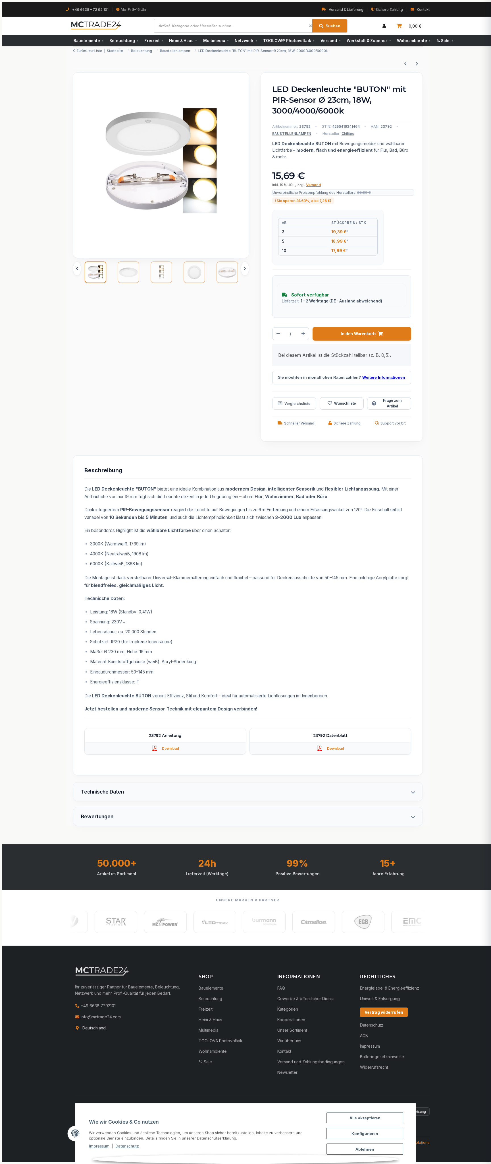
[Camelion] (295, 922)
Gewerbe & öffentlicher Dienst (305, 998)
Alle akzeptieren (364, 1118)
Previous (77, 268)
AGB (364, 1035)
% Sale (444, 40)
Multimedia (215, 40)
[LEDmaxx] (196, 922)
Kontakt (423, 9)
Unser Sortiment (292, 1030)
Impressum (99, 1146)
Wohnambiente (413, 40)
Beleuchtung (123, 40)
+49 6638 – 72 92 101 (90, 9)
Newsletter (287, 1072)
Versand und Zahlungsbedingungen (311, 1061)
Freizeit (153, 40)
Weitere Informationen (383, 377)
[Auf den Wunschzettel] (342, 403)
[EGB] (344, 922)
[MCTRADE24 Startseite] (102, 971)
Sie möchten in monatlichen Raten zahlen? (341, 377)
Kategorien (287, 1009)
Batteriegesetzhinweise (382, 1056)
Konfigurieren (364, 1133)
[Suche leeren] (310, 26)
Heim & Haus (183, 40)
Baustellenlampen (291, 134)
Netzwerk (246, 40)
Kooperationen (291, 1019)
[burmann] (245, 922)
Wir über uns (289, 1040)
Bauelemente (88, 40)
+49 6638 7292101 (98, 1005)
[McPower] (146, 922)
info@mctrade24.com (100, 1016)
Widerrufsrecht (374, 1067)
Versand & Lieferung (346, 9)
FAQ (281, 988)
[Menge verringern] (278, 333)
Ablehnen (364, 1149)
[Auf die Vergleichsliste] (294, 403)
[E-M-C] (394, 922)
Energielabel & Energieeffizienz (389, 988)
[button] (384, 25)
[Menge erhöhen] (303, 333)
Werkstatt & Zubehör (369, 40)
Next (245, 268)
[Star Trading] (97, 922)
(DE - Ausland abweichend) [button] (355, 301)
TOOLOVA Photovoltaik (220, 1040)
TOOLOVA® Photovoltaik (288, 40)
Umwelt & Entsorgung (380, 998)
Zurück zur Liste (89, 51)
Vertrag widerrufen (384, 1012)
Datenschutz (127, 1146)
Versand (330, 40)
